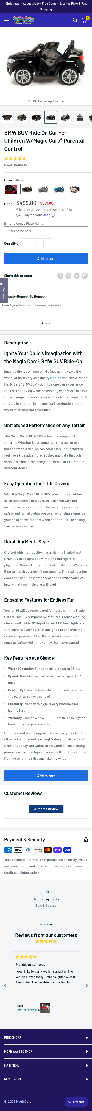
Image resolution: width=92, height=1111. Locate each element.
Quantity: (11, 243)
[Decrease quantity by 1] (25, 243)
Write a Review (50, 810)
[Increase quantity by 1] (48, 243)
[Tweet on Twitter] (77, 275)
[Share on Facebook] (60, 275)
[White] (75, 189)
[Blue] (59, 189)
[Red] (11, 189)
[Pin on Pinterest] (68, 275)
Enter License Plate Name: (24, 223)
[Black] (27, 189)
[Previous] (5, 985)
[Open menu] (6, 20)
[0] (84, 20)
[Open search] (75, 20)
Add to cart (46, 258)
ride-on (55, 378)
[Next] (87, 985)
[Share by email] (85, 275)
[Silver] (43, 189)
